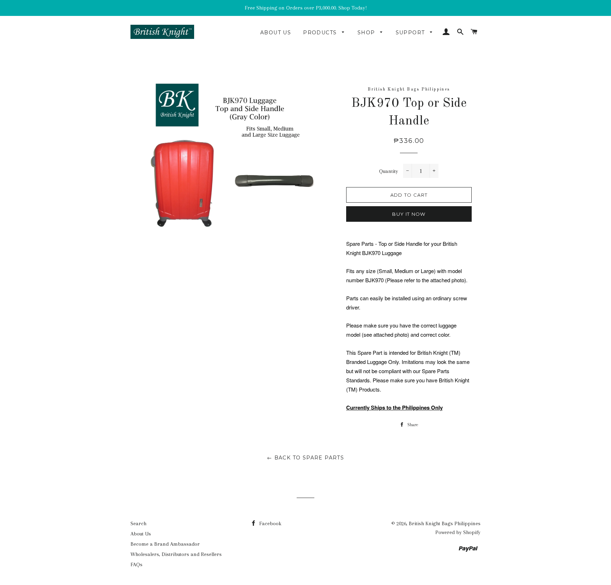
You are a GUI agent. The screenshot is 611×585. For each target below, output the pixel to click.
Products (321, 32)
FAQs (136, 564)
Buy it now (408, 214)
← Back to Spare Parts (305, 457)
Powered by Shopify (458, 532)
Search (138, 523)
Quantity (388, 171)
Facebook (269, 523)
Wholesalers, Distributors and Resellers (176, 554)
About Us (275, 32)
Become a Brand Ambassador (165, 544)
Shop (367, 32)
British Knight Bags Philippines (445, 523)
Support (411, 32)
